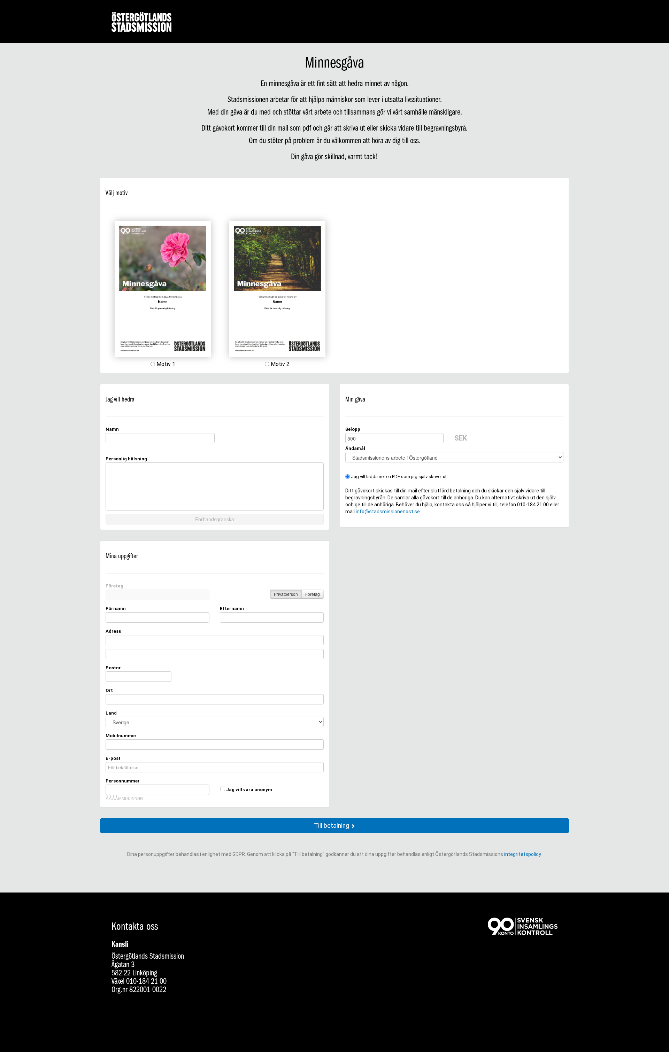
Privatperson (286, 594)
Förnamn (116, 608)
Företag (114, 586)
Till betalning (332, 825)
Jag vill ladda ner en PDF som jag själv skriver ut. (399, 476)
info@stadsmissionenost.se (388, 511)
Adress (113, 631)
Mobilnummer (121, 735)
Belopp (352, 429)
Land (111, 713)
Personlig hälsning (126, 458)
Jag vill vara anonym (249, 789)
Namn (112, 429)
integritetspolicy (522, 854)
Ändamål (355, 448)
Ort (109, 690)
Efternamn (232, 608)
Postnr (113, 667)
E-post (113, 758)
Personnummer (123, 781)
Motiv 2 (279, 364)
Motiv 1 (165, 364)
